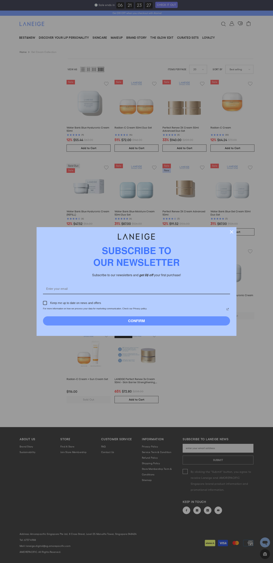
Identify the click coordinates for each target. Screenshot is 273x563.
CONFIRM (136, 320)
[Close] (231, 232)
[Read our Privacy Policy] (227, 309)
